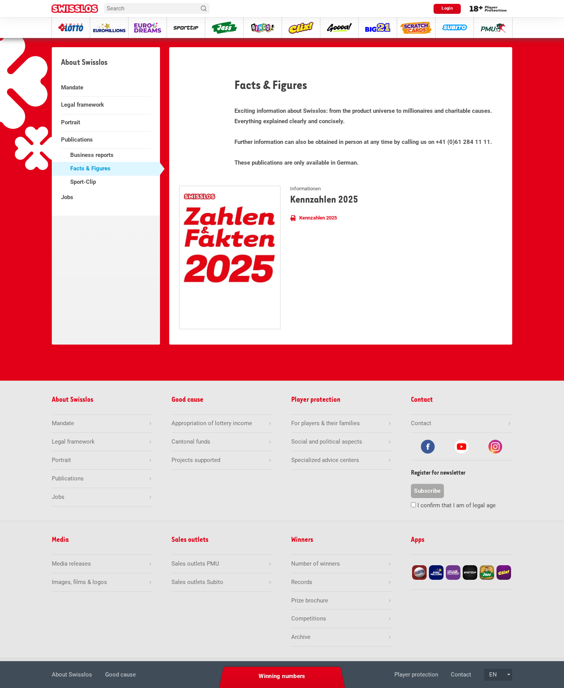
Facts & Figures (90, 168)
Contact (461, 674)
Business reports (92, 155)
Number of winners (315, 563)
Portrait (70, 122)
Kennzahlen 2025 (318, 218)
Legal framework (82, 104)
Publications (77, 139)
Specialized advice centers (325, 460)
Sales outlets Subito (197, 582)
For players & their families (325, 423)
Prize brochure (309, 600)
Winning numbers (282, 676)
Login (447, 8)
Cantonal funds (191, 441)
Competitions (308, 618)
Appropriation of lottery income (212, 423)
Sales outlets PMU (195, 563)
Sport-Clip (83, 181)
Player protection (416, 674)
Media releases (71, 563)
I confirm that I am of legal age (456, 505)
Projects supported (196, 460)
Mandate (72, 87)
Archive (300, 637)
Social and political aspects (326, 441)
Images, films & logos (79, 582)
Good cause (120, 674)
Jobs (67, 197)
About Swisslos (72, 674)
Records (301, 582)
